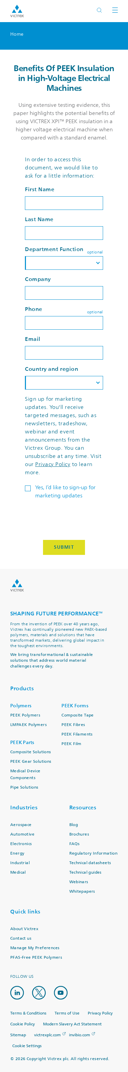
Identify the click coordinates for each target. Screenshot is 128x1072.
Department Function (54, 249)
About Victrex (24, 929)
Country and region (51, 369)
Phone (33, 309)
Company (38, 279)
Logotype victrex (17, 11)
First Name (39, 189)
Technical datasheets (90, 863)
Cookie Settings (27, 1046)
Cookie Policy (22, 1024)
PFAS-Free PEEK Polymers (36, 957)
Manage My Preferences (34, 948)
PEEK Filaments (77, 734)
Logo (17, 585)
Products (22, 688)
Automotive (22, 834)
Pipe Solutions (24, 787)
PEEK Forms (74, 706)
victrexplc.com (47, 1035)
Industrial (20, 863)
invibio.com (79, 1035)
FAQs (74, 843)
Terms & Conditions (28, 1013)
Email (32, 339)
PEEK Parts (22, 742)
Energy (17, 853)
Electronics (21, 843)
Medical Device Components (25, 774)
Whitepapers (82, 891)
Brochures (79, 834)
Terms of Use (67, 1013)
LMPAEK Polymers (28, 724)
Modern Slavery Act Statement (72, 1024)
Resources (83, 807)
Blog (73, 824)
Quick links (25, 911)
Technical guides (85, 872)
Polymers (20, 706)
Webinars (78, 882)
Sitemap (18, 1035)
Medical (18, 872)
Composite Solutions (30, 752)
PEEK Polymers (25, 715)
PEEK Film (71, 743)
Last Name (39, 219)
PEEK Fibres (73, 724)
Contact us (20, 938)
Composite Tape (77, 715)
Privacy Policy (52, 464)
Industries (24, 807)
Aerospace (21, 824)
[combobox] (64, 263)
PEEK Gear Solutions (31, 761)
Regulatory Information (93, 853)
